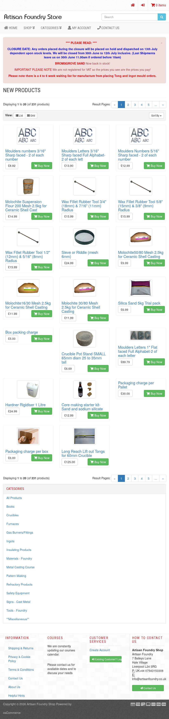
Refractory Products (19, 584)
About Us (14, 687)
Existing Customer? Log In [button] (108, 659)
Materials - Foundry (19, 558)
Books (10, 506)
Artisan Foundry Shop (41, 704)
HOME (13, 28)
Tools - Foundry (16, 610)
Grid (32, 115)
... (156, 104)
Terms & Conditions (21, 669)
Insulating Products (18, 550)
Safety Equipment (17, 593)
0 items (160, 5)
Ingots (10, 541)
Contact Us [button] (149, 688)
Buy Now (43, 166)
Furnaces (12, 524)
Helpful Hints (16, 695)
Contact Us (110, 28)
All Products (14, 498)
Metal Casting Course (20, 567)
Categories (50, 28)
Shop (28, 28)
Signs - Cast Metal (18, 602)
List (20, 115)
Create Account (100, 650)
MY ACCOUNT (81, 28)
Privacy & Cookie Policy (19, 659)
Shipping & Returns (20, 648)
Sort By (155, 115)
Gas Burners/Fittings (19, 532)
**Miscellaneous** (17, 619)
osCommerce (12, 713)
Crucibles (12, 515)
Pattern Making (16, 576)
